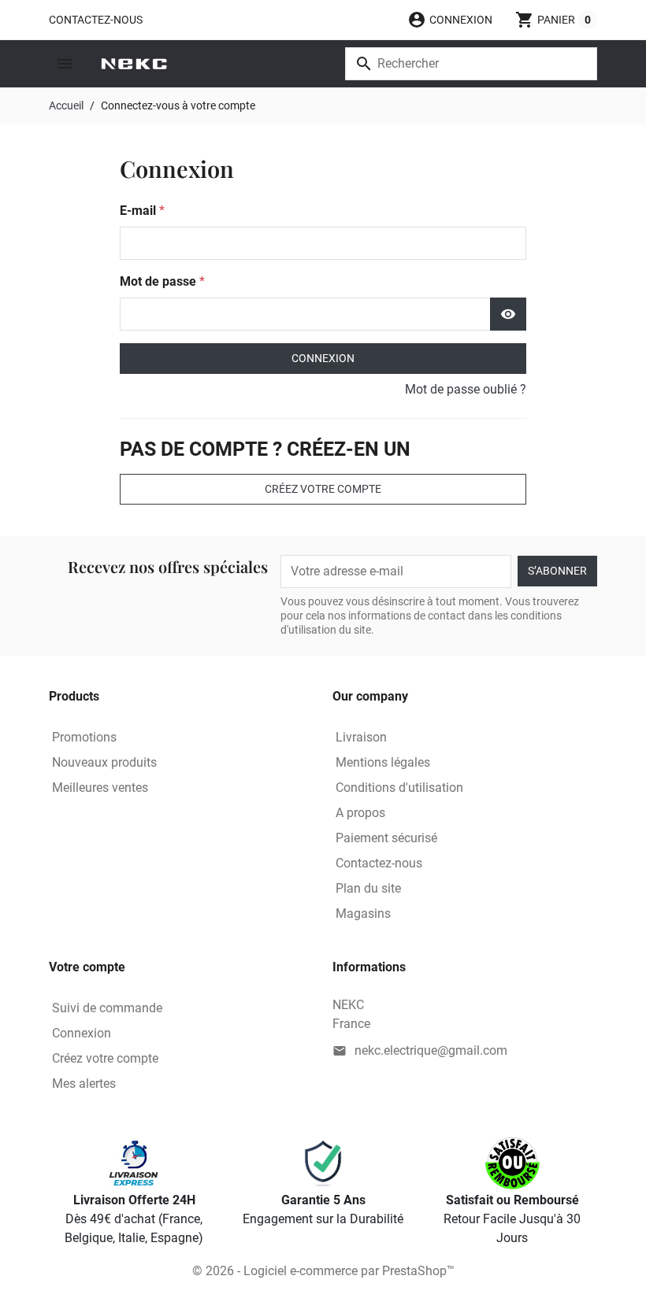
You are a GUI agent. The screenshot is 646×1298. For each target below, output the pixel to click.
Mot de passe (159, 281)
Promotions (84, 737)
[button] (450, 19)
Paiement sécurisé (386, 837)
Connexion (323, 358)
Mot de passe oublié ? (465, 389)
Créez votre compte (323, 489)
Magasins (363, 913)
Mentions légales (383, 762)
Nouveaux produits (104, 762)
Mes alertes (84, 1083)
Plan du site (368, 888)
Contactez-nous (96, 19)
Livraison (361, 737)
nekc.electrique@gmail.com (431, 1050)
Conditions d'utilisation (399, 787)
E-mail (139, 210)
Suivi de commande (107, 1007)
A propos (360, 812)
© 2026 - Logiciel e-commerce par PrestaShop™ (323, 1270)
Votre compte (87, 967)
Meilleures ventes (100, 787)
